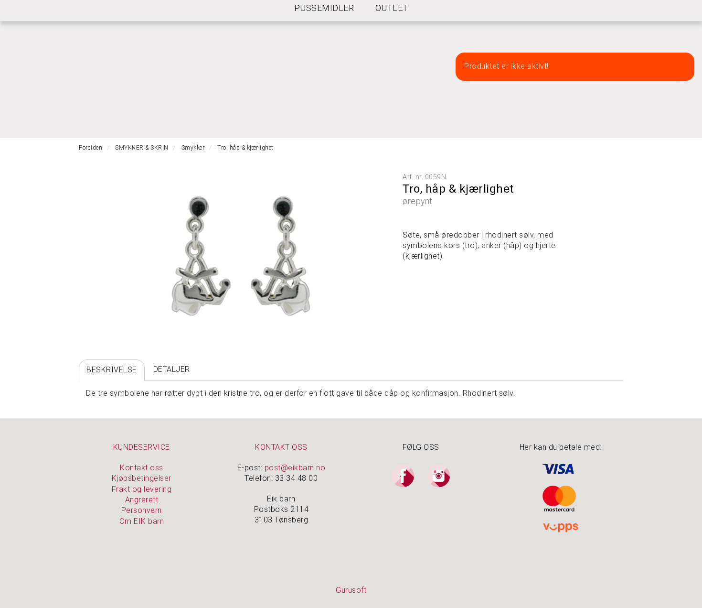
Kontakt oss (141, 467)
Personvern (141, 510)
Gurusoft (351, 590)
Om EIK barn (141, 521)
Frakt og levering (142, 489)
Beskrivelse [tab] (111, 369)
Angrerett (142, 499)
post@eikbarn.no (295, 467)
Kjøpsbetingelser (141, 478)
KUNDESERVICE (141, 447)
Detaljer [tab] (171, 369)
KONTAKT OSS (281, 447)
